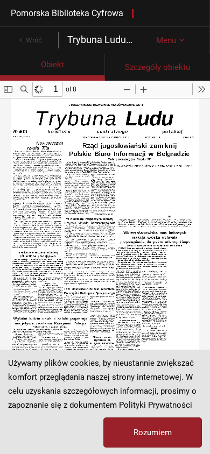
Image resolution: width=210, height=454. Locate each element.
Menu (166, 40)
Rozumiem (153, 432)
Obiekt (52, 64)
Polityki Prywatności (155, 405)
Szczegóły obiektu (157, 67)
